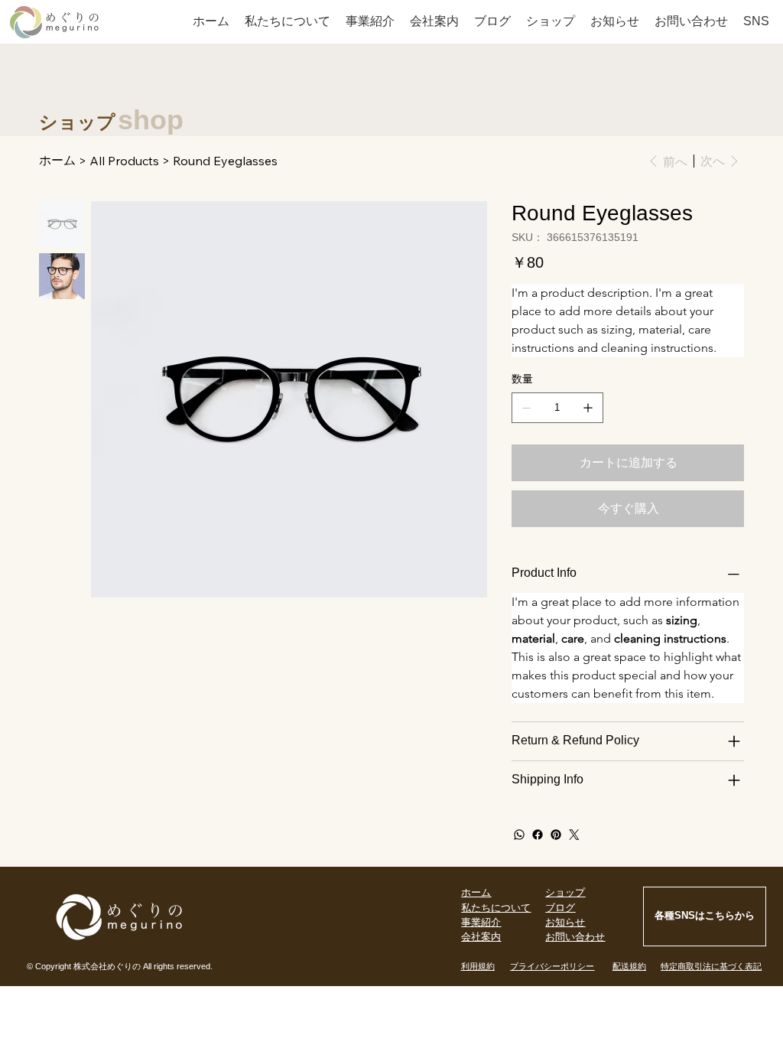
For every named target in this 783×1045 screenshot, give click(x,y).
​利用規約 (478, 966)
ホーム (476, 892)
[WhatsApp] (519, 834)
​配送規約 (629, 966)
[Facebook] (537, 834)
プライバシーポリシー (552, 966)
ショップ (565, 892)
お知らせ (565, 922)
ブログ (560, 907)
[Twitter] (574, 834)
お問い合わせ (575, 936)
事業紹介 (481, 922)
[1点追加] (588, 407)
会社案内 (481, 936)
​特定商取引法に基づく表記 (711, 966)
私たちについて (496, 907)
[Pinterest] (556, 834)
